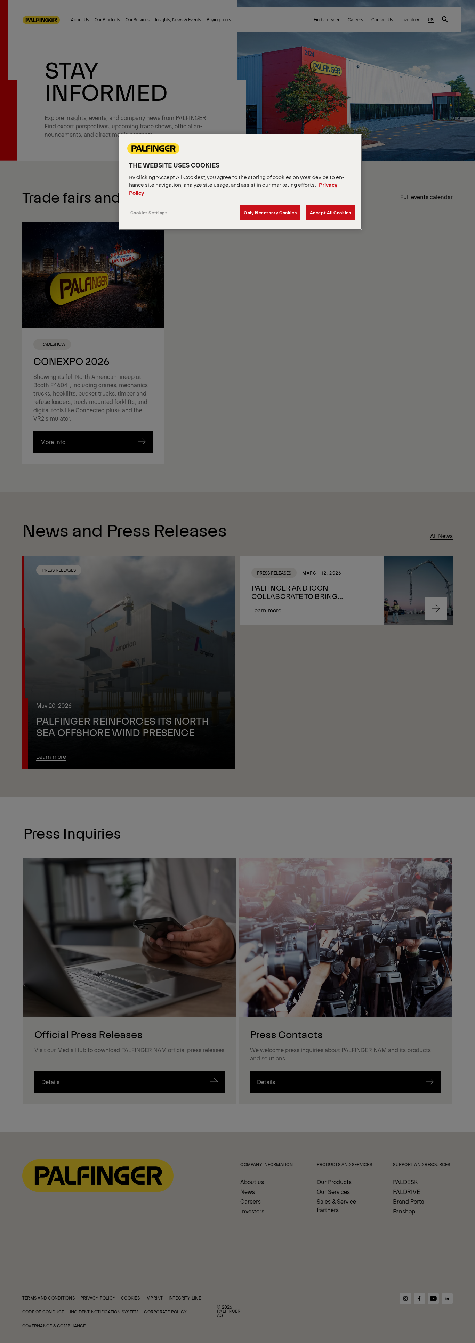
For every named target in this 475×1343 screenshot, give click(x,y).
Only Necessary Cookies (270, 212)
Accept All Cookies (330, 212)
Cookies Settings (149, 212)
